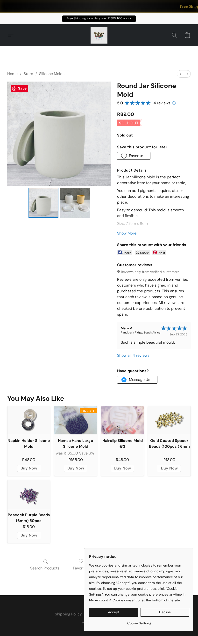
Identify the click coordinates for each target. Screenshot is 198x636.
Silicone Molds (51, 73)
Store (28, 73)
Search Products (44, 568)
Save (22, 88)
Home (12, 73)
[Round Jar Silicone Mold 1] (75, 203)
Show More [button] (126, 233)
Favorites (81, 568)
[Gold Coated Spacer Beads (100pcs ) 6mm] (169, 420)
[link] (139, 621)
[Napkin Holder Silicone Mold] (28, 420)
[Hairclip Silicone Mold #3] (122, 420)
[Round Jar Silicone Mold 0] (43, 203)
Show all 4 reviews (133, 355)
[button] (99, 18)
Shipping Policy (68, 614)
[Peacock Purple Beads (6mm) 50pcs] (28, 494)
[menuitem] (180, 73)
